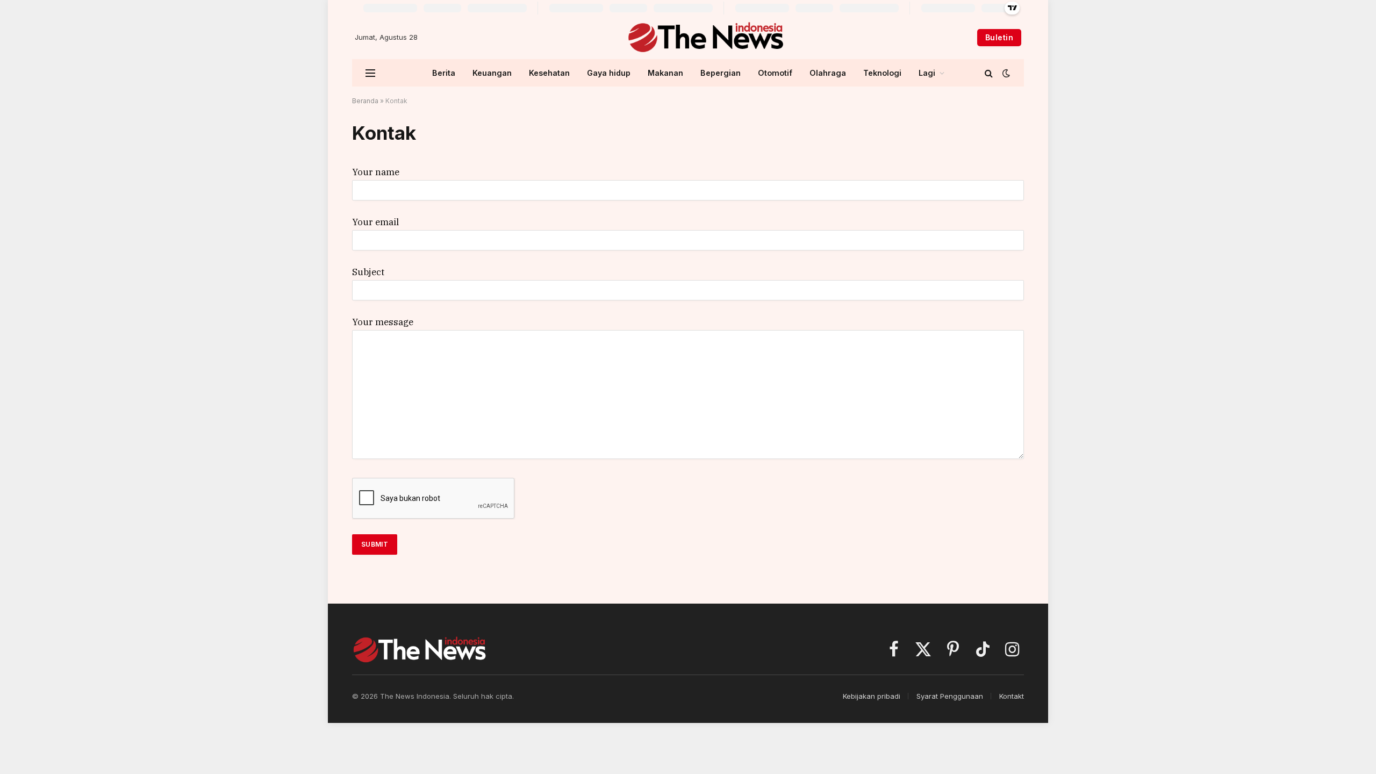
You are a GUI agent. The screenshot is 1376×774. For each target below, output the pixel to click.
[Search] (989, 73)
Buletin (999, 37)
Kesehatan (549, 72)
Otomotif (775, 72)
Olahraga (827, 72)
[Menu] (370, 73)
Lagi (927, 72)
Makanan (665, 72)
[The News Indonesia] (705, 37)
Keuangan (492, 72)
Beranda (365, 101)
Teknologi (882, 72)
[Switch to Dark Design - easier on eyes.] (1005, 73)
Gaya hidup (608, 72)
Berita (443, 72)
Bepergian (720, 72)
